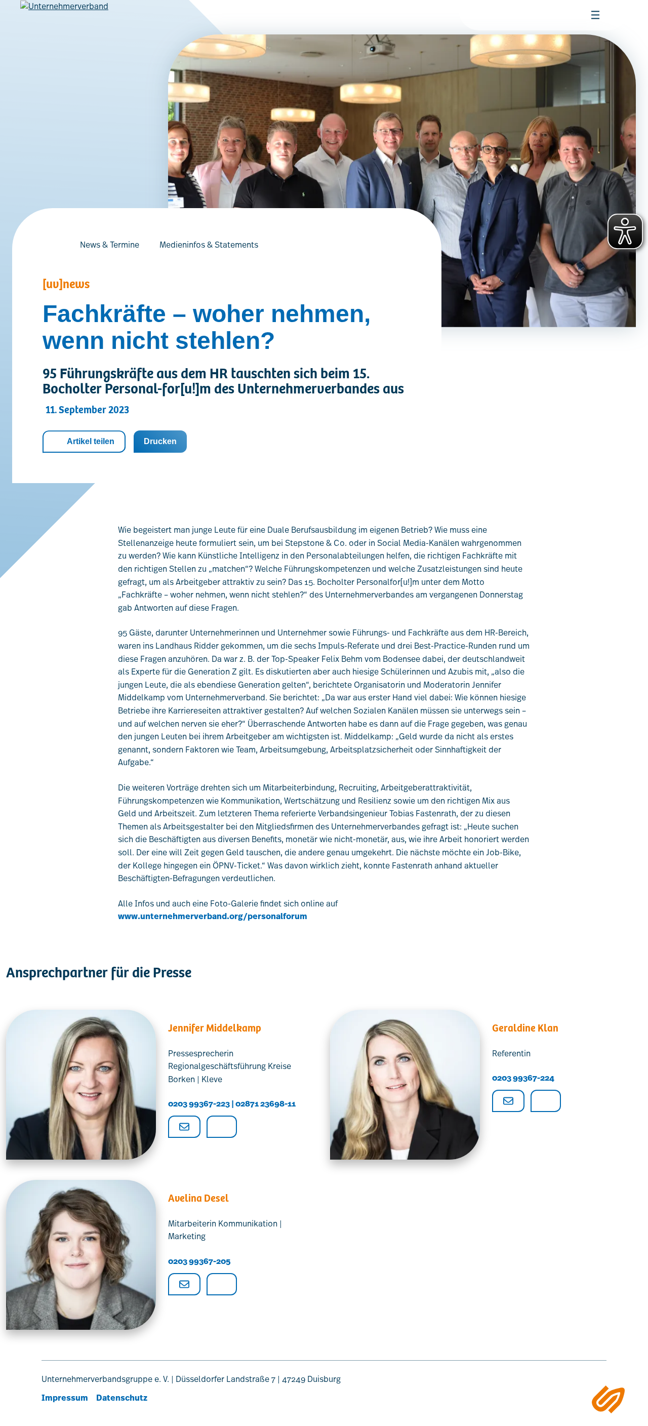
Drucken (160, 441)
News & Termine (109, 245)
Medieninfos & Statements (208, 245)
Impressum (65, 1398)
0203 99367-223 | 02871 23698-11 (232, 1104)
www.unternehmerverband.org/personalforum (212, 916)
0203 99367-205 (199, 1261)
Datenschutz (121, 1398)
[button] (491, 15)
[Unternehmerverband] (64, 21)
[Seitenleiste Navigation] (608, 1399)
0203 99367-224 (523, 1078)
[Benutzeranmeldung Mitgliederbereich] (515, 15)
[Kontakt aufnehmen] (540, 15)
